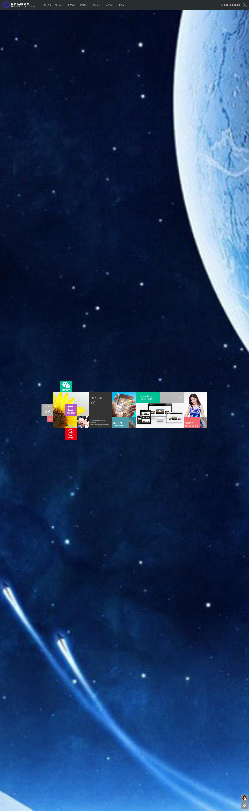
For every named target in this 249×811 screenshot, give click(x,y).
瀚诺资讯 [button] (97, 5)
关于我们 (58, 5)
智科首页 (47, 5)
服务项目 (71, 5)
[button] (245, 5)
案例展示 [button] (84, 5)
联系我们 (122, 5)
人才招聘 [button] (110, 5)
